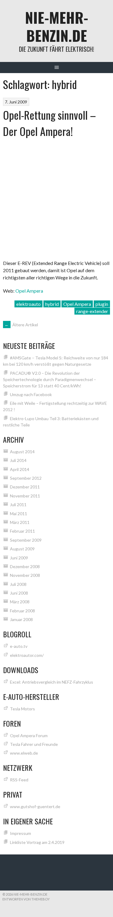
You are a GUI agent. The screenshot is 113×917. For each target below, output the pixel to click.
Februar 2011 (22, 531)
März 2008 (20, 601)
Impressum (20, 833)
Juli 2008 (18, 584)
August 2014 (22, 451)
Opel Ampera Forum (29, 735)
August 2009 (22, 548)
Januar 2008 (21, 619)
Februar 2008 (22, 610)
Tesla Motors (22, 708)
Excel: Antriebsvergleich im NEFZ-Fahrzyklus (51, 682)
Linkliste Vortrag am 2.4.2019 (37, 842)
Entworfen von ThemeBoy (26, 899)
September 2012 (26, 478)
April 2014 (19, 469)
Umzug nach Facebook (31, 394)
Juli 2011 (18, 504)
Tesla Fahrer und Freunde (34, 744)
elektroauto (28, 304)
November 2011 (25, 495)
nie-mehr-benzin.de (56, 26)
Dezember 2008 (25, 566)
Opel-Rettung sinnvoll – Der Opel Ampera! (49, 123)
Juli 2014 (18, 460)
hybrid (52, 304)
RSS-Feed (19, 779)
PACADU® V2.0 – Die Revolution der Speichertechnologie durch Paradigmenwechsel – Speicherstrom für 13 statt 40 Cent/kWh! (49, 379)
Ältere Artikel (21, 324)
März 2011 (20, 522)
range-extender (92, 311)
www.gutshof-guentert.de (35, 806)
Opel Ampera (29, 291)
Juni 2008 (19, 592)
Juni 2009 (19, 557)
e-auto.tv (18, 646)
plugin (102, 304)
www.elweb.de (24, 752)
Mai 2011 (18, 513)
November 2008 (25, 575)
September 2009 (26, 540)
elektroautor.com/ (27, 655)
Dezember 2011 (25, 486)
